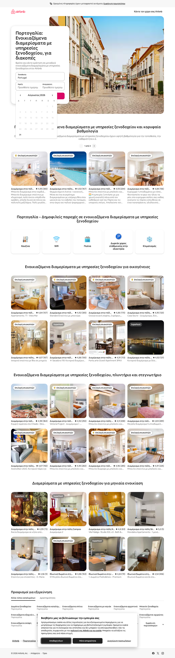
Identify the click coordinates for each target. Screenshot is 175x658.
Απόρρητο (35, 653)
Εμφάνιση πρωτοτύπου (114, 3)
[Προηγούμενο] (81, 146)
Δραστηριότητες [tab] (47, 598)
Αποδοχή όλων (56, 641)
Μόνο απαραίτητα (87, 641)
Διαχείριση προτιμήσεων (119, 641)
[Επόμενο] (94, 146)
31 (20, 134)
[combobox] (40, 77)
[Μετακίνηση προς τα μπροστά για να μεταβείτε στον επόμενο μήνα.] (52, 95)
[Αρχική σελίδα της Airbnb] (18, 11)
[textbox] (28, 87)
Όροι (44, 653)
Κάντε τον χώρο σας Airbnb (148, 11)
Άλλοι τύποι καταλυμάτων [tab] (23, 598)
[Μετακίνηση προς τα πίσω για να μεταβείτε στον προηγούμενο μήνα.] (20, 95)
